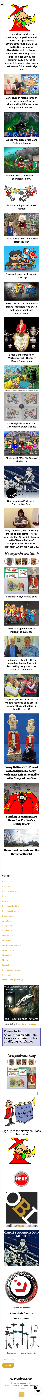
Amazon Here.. (30, 1024)
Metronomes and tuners (12, 945)
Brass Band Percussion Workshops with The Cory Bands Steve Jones (21, 358)
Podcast (5, 965)
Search (8, 1365)
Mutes (5, 960)
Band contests (8, 881)
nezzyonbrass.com (19, 1383)
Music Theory (8, 950)
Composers (7, 926)
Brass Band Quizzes (10, 911)
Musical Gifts (7, 955)
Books (5, 901)
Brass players (8, 916)
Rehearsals (7, 975)
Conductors (7, 931)
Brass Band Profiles (10, 906)
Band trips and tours (10, 891)
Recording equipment (11, 970)
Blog (4, 896)
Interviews (6, 940)
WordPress (18, 1385)
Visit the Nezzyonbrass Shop (21, 596)
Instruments (7, 935)
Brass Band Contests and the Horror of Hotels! (21, 851)
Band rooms (7, 886)
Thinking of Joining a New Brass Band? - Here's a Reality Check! (21, 820)
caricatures (7, 921)
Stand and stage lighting (12, 980)
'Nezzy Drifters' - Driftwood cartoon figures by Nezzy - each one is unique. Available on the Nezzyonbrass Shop (21, 772)
